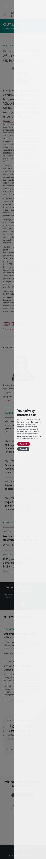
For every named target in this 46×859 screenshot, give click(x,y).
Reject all (23, 449)
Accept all (23, 444)
